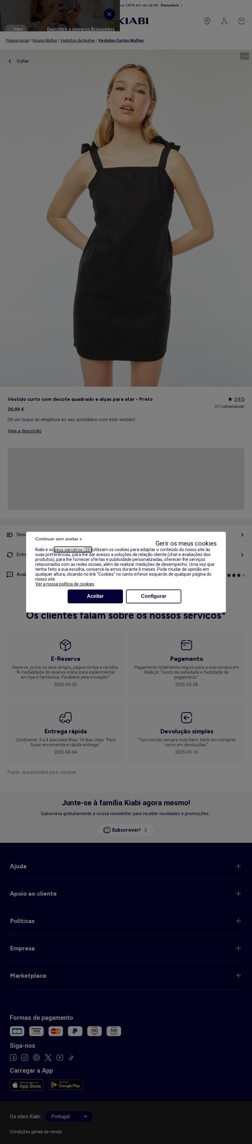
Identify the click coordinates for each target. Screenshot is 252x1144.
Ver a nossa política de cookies (64, 584)
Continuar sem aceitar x (58, 538)
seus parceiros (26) (73, 549)
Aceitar (95, 596)
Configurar (153, 596)
